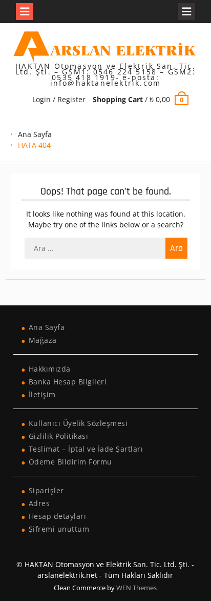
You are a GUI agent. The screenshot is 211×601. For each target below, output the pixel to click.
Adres (39, 503)
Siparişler (46, 490)
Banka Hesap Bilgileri (68, 381)
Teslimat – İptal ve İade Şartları (86, 449)
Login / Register (59, 99)
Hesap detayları (58, 516)
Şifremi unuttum (59, 529)
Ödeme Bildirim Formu (70, 462)
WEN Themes (136, 587)
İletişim (42, 394)
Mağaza (43, 340)
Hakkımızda (50, 369)
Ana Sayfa (35, 134)
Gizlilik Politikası (59, 436)
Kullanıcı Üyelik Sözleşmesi (78, 423)
